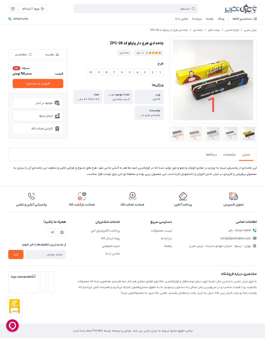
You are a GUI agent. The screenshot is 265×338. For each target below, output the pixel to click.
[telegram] (52, 232)
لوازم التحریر (232, 30)
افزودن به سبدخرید (38, 84)
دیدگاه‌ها (211, 155)
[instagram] (62, 232)
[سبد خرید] (12, 8)
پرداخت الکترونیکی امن (105, 231)
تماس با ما (112, 254)
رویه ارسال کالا (110, 238)
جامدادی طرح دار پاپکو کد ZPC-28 (169, 30)
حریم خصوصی (111, 246)
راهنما (168, 246)
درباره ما (166, 238)
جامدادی (198, 30)
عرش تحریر (250, 30)
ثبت (15, 255)
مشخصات (229, 155)
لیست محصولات (161, 231)
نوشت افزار (214, 30)
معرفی (246, 155)
